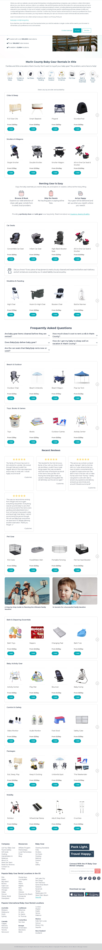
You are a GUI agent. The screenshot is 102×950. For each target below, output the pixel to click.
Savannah (38, 889)
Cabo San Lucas (41, 921)
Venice (37, 913)
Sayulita (38, 927)
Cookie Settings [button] (67, 30)
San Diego (39, 880)
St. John (21, 912)
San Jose (22, 922)
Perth (3, 914)
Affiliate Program (24, 848)
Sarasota (38, 887)
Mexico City (39, 925)
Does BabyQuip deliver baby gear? (21, 342)
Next (97, 115)
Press (20, 854)
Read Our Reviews (7, 865)
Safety (37, 865)
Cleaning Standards (42, 848)
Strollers (38, 852)
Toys (37, 862)
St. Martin (22, 914)
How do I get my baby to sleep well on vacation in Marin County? (70, 342)
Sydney (4, 916)
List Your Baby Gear (8, 848)
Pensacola (22, 896)
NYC (20, 888)
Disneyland (5, 898)
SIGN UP (97, 871)
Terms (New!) (72, 946)
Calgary (4, 923)
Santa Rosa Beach (41, 885)
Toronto (4, 930)
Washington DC (41, 893)
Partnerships (23, 850)
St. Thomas (22, 916)
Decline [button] (86, 30)
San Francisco (40, 883)
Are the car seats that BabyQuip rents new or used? (26, 349)
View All (38, 897)
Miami (21, 884)
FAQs (3, 869)
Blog (20, 856)
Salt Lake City (40, 878)
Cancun (38, 923)
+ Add (11, 129)
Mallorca (38, 915)
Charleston (5, 888)
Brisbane (4, 910)
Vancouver (5, 932)
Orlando (21, 892)
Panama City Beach (25, 894)
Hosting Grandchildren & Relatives (6, 856)
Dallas (3, 892)
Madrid (37, 909)
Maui (20, 881)
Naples (21, 886)
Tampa (37, 891)
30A (2, 877)
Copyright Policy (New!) (61, 946)
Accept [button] (77, 30)
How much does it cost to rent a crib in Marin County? (73, 335)
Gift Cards (4, 852)
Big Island (4, 881)
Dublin (37, 911)
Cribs (37, 850)
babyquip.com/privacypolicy (19, 20)
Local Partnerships (25, 852)
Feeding (38, 856)
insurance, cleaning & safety (80, 214)
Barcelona (22, 930)
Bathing (38, 858)
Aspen (3, 879)
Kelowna (4, 926)
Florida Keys (23, 877)
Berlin (21, 932)
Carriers (38, 860)
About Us (4, 860)
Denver (4, 894)
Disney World (6, 896)
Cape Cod (4, 886)
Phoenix (21, 898)
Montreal (4, 928)
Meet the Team (6, 862)
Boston (4, 884)
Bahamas (22, 910)
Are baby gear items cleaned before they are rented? (25, 335)
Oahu (20, 890)
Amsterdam (23, 928)
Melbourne (5, 912)
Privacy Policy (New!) (46, 946)
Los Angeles (23, 879)
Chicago (4, 890)
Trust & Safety (6, 850)
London (38, 907)
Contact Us (5, 867)
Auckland (38, 933)
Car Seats (38, 854)
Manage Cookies (82, 946)
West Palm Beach (41, 895)
